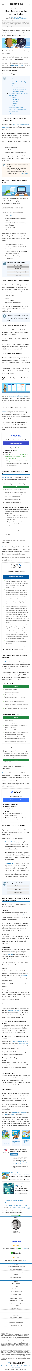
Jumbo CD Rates (16, 1305)
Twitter (6, 1114)
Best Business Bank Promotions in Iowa (15, 1203)
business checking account (20, 1041)
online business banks (13, 1010)
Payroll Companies (16, 1288)
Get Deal (16, 686)
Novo (13, 105)
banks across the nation (17, 65)
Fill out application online (18, 87)
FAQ (10, 113)
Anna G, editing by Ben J (17, 17)
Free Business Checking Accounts (16, 1322)
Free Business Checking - (16, 440)
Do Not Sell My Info (25, 1365)
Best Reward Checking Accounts (16, 1300)
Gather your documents (18, 86)
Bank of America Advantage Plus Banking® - (18, 1150)
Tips (15, 1365)
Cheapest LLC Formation (16, 1294)
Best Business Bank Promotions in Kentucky (16, 1205)
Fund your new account (18, 91)
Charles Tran (16, 1231)
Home (3, 1211)
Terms (13, 1367)
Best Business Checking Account (18, 1172)
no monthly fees (23, 915)
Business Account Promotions (6, 1142)
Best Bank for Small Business (22, 1174)
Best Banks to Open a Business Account (16, 1319)
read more (18, 26)
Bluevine (14, 97)
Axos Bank (14, 103)
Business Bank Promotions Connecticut (15, 1198)
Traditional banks (10, 842)
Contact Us (17, 1367)
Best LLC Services (16, 1283)
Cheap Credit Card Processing (16, 1317)
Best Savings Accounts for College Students (16, 1303)
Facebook (12, 1114)
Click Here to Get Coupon (16, 576)
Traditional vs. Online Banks (16, 107)
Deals (12, 1365)
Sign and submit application (19, 89)
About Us (3, 1365)
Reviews (8, 1365)
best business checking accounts (17, 396)
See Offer (26, 1248)
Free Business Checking (16, 796)
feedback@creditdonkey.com (18, 1112)
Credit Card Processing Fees (16, 1291)
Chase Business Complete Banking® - (16, 572)
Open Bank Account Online (16, 1269)
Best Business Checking (20, 18)
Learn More (16, 486)
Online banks (9, 863)
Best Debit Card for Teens (16, 1311)
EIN (10, 216)
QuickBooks (23, 975)
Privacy (19, 1365)
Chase (3, 547)
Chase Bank (15, 101)
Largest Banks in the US (16, 1308)
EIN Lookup (16, 1274)
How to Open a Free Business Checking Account (16, 1271)
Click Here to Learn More (16, 800)
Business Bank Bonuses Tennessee (14, 1200)
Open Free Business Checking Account (26, 1142)
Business (8, 1211)
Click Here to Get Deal (16, 443)
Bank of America (16, 99)
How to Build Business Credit (16, 1325)
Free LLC (16, 1286)
